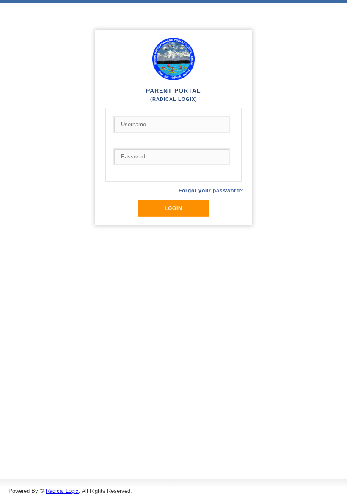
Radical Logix (62, 491)
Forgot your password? (211, 191)
